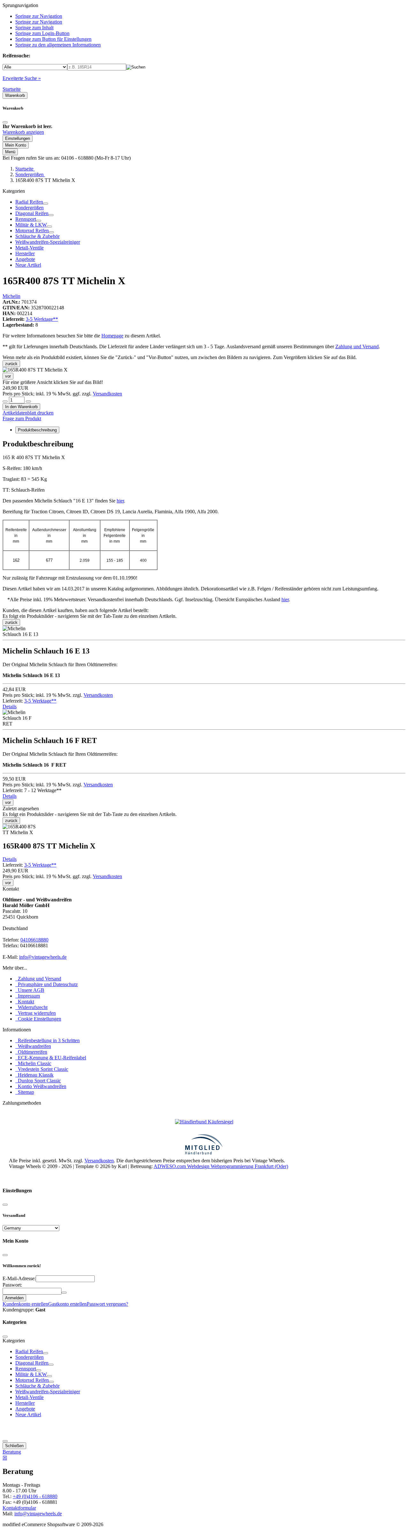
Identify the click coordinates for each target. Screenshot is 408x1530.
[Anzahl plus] (28, 401)
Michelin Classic (33, 1063)
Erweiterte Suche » (22, 78)
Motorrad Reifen (32, 230)
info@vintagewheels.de (43, 957)
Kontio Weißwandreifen (40, 1086)
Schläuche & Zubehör (37, 236)
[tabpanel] (204, 516)
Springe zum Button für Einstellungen (53, 39)
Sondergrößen (29, 207)
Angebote (25, 259)
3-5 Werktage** (42, 319)
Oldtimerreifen (31, 1052)
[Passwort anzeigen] (64, 1293)
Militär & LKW (31, 224)
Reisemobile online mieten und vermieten (50, 1177)
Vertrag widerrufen (35, 1013)
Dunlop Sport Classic (38, 1080)
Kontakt (24, 1001)
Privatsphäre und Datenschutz (46, 984)
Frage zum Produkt (22, 418)
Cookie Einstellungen (38, 1018)
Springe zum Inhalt (34, 27)
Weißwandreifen (33, 1046)
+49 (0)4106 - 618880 (35, 1496)
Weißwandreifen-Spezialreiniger (47, 242)
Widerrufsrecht (31, 1007)
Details (10, 706)
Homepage (112, 335)
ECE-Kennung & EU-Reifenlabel (50, 1057)
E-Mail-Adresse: (19, 1278)
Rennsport (25, 219)
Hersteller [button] (25, 253)
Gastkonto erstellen (67, 1304)
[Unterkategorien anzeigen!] (45, 204)
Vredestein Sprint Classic (41, 1069)
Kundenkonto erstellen (25, 1304)
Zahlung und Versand (357, 346)
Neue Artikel (28, 265)
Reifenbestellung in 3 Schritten (47, 1040)
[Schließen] (5, 122)
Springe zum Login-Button (42, 33)
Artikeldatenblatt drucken (28, 412)
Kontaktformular (19, 1508)
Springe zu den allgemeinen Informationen (58, 44)
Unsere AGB (29, 990)
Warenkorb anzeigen (23, 132)
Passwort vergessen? (107, 1304)
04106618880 (34, 939)
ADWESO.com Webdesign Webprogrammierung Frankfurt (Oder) (221, 1166)
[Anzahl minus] (5, 401)
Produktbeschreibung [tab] (37, 430)
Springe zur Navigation (38, 16)
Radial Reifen (29, 202)
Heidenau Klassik (34, 1075)
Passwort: (12, 1285)
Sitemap (24, 1092)
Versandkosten (107, 393)
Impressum (27, 996)
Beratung (12, 1451)
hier (120, 500)
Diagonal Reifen (31, 213)
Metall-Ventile (29, 247)
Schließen (14, 1445)
